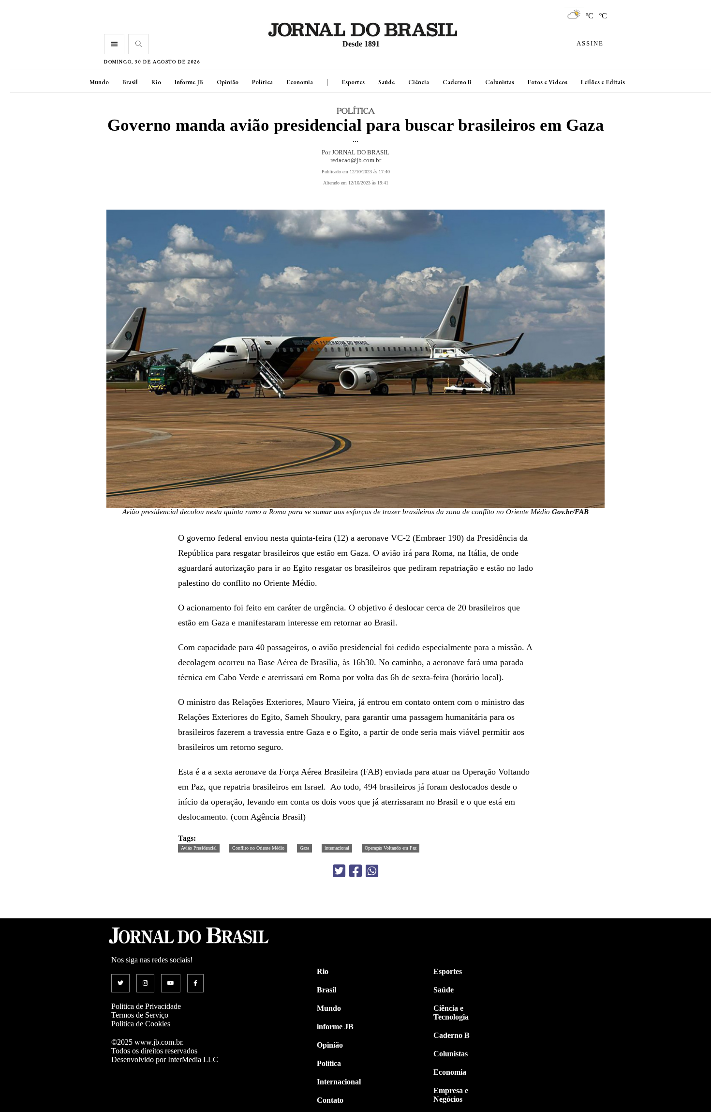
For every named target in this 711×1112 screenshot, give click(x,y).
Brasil (130, 82)
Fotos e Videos (547, 82)
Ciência (418, 82)
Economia (299, 82)
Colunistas (499, 82)
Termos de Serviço (139, 1015)
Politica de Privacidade (146, 1006)
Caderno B (457, 82)
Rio (156, 82)
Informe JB (189, 82)
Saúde (386, 82)
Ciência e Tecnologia (451, 1012)
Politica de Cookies (140, 1024)
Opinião (227, 82)
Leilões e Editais (603, 82)
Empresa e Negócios (450, 1094)
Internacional (339, 1082)
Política (262, 82)
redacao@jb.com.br (355, 160)
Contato (330, 1100)
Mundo (99, 82)
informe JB (335, 1026)
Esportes (353, 82)
